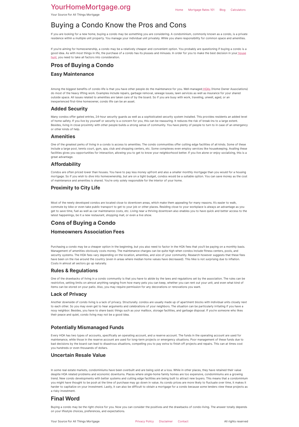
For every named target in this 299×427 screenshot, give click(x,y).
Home (179, 9)
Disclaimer (166, 421)
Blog (222, 9)
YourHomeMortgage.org (91, 7)
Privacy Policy (144, 421)
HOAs (206, 89)
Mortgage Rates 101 (201, 9)
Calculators (238, 9)
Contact (183, 421)
